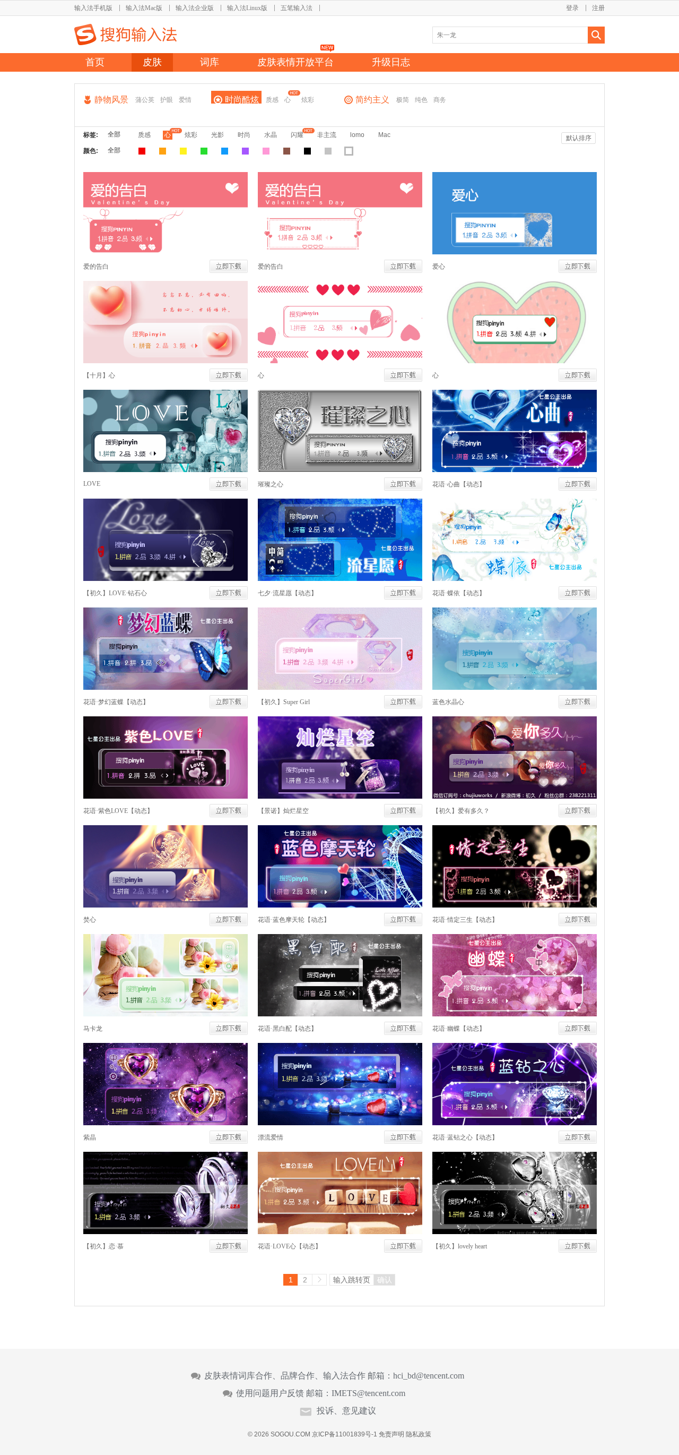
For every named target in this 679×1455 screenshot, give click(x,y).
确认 (384, 1280)
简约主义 (372, 99)
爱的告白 (96, 266)
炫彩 (307, 100)
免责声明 (391, 1434)
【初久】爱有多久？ (461, 811)
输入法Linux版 (247, 8)
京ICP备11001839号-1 (344, 1434)
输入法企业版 (195, 8)
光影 (217, 135)
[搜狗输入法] (125, 34)
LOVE (91, 483)
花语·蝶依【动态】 (458, 593)
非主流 (326, 135)
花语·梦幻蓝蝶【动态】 (116, 702)
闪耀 (297, 135)
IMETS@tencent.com (368, 1393)
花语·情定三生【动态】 (465, 919)
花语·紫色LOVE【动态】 (118, 811)
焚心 (89, 919)
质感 (272, 100)
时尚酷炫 (242, 99)
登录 (572, 8)
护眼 (166, 100)
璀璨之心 (270, 484)
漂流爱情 (270, 1137)
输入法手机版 (93, 8)
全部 (114, 134)
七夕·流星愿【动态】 (287, 593)
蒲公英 (144, 100)
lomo (357, 135)
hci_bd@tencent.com (428, 1376)
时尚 (244, 135)
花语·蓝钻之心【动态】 (465, 1137)
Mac (384, 135)
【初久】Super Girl (284, 702)
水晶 (270, 135)
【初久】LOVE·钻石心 (115, 593)
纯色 (421, 100)
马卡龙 (92, 1028)
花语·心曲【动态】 (458, 484)
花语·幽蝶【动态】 (458, 1028)
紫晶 (89, 1137)
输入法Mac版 (144, 8)
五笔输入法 (296, 8)
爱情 (185, 100)
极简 (402, 100)
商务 (439, 100)
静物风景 (111, 99)
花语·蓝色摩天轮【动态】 (294, 919)
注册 (598, 8)
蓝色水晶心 (448, 702)
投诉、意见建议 (346, 1411)
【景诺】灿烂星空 (283, 811)
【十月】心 (99, 375)
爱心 (438, 266)
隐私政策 (418, 1434)
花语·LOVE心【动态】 (289, 1246)
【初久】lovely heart (459, 1246)
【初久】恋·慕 (103, 1246)
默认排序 (578, 138)
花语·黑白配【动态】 (287, 1028)
